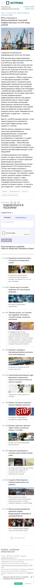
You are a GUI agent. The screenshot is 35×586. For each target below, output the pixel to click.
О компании (14, 549)
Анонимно (7, 217)
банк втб (24, 191)
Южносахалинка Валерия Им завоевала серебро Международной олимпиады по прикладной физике (19, 512)
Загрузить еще (19, 538)
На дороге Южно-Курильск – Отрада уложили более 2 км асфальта (18, 482)
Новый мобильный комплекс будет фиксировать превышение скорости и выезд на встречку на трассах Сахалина (20, 378)
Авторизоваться (20, 217)
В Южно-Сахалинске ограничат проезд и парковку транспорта (19, 404)
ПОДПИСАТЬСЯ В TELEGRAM (13, 206)
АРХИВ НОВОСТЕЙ (8, 551)
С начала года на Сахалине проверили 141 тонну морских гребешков (19, 289)
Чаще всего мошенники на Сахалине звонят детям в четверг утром (20, 453)
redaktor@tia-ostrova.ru (7, 558)
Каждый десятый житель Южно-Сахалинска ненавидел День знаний (19, 260)
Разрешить (18, 583)
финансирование (15, 191)
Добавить (6, 240)
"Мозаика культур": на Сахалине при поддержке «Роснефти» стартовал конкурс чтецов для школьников (20, 316)
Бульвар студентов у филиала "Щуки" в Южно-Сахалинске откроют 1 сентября (19, 428)
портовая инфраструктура (10, 195)
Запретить (28, 583)
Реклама (4, 549)
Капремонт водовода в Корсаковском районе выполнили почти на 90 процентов (20, 352)
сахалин (4, 191)
